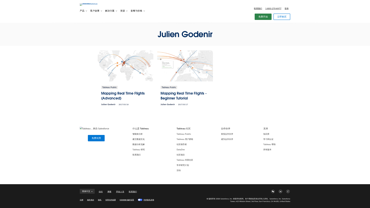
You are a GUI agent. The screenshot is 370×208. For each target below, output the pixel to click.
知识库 (266, 134)
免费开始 (263, 16)
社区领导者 (182, 144)
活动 (179, 170)
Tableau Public (184, 134)
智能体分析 (138, 134)
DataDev (181, 149)
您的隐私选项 (149, 200)
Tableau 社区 (183, 128)
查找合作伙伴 (227, 134)
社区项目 (181, 154)
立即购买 (282, 16)
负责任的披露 (110, 200)
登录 (287, 8)
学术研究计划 (183, 165)
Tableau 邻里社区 (185, 160)
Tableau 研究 (139, 149)
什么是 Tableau (141, 128)
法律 (81, 200)
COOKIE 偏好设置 (127, 200)
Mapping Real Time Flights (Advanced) (123, 95)
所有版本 (267, 149)
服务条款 (90, 200)
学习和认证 (268, 139)
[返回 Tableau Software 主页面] (92, 3)
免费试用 (96, 138)
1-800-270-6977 (273, 8)
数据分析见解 (139, 144)
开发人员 (120, 191)
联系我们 (258, 8)
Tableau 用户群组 (185, 139)
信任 (101, 191)
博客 (109, 191)
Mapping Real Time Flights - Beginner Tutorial (184, 95)
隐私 (99, 200)
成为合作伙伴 (227, 139)
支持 (265, 128)
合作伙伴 (225, 128)
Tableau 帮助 (269, 144)
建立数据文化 (139, 139)
